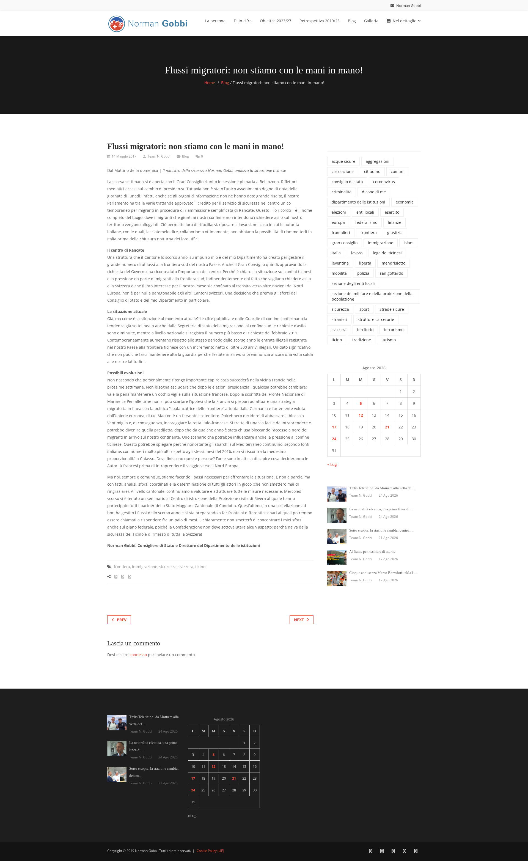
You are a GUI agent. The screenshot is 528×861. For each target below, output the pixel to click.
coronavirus (384, 181)
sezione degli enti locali (353, 283)
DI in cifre (243, 20)
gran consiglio (345, 242)
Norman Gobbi (408, 5)
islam (409, 242)
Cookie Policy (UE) (210, 850)
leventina (340, 263)
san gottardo (391, 273)
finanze (394, 222)
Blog (352, 20)
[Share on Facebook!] (115, 576)
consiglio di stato (347, 181)
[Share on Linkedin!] (129, 576)
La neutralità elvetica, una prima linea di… (381, 509)
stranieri (339, 319)
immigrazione (144, 566)
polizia (363, 273)
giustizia (395, 232)
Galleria (371, 20)
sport (364, 309)
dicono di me (374, 191)
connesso (138, 654)
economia (405, 202)
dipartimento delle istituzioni (358, 202)
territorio (365, 329)
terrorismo (393, 329)
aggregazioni (377, 161)
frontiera (122, 566)
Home (209, 82)
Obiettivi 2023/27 (275, 20)
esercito (392, 212)
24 (334, 438)
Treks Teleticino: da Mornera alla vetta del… (382, 488)
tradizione (361, 339)
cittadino (372, 171)
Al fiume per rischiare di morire (372, 551)
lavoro (356, 252)
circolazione (343, 171)
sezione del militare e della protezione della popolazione (372, 296)
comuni (398, 171)
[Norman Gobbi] (148, 22)
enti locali (365, 212)
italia (336, 252)
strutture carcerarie (376, 319)
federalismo (366, 222)
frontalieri (341, 232)
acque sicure (343, 161)
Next (299, 619)
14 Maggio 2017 (124, 156)
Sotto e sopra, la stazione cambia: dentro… (381, 530)
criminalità (341, 191)
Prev (122, 619)
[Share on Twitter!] (122, 576)
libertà (365, 263)
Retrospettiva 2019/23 (319, 20)
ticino (200, 566)
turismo (388, 339)
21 (387, 427)
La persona (215, 20)
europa (338, 222)
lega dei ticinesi (387, 252)
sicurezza (168, 566)
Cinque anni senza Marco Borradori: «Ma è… (383, 573)
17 (334, 427)
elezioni (339, 212)
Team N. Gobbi (158, 156)
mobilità (339, 273)
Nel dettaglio (405, 20)
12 (361, 415)
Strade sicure (392, 309)
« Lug (332, 464)
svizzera (185, 566)
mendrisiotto (393, 263)
